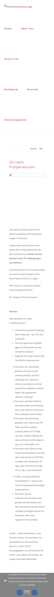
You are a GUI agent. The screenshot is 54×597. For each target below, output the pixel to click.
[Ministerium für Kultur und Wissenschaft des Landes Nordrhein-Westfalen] (27, 581)
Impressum (31, 578)
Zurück (33, 148)
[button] (37, 120)
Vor (41, 148)
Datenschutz (41, 578)
